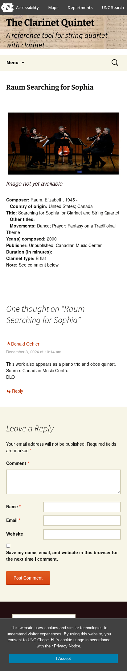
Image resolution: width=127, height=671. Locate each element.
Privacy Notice (67, 646)
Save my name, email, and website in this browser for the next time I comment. (62, 555)
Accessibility (27, 7)
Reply (17, 391)
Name (13, 506)
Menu (12, 62)
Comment (17, 463)
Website (14, 534)
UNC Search (113, 7)
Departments (80, 7)
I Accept (63, 658)
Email (13, 520)
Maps (53, 7)
